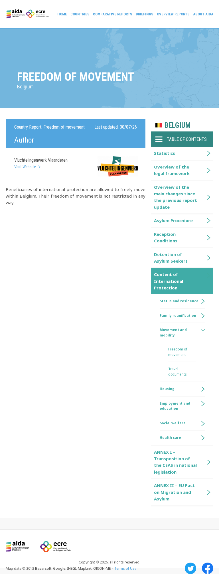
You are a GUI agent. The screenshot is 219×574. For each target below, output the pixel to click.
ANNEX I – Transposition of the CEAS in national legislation (175, 462)
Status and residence (179, 301)
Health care (170, 437)
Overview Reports (173, 14)
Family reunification (178, 315)
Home (62, 14)
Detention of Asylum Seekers (171, 257)
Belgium (177, 125)
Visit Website (25, 166)
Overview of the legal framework (172, 170)
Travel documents (177, 371)
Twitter (190, 568)
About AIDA (203, 14)
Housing (167, 388)
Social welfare (173, 423)
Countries (80, 14)
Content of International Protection (168, 281)
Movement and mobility (173, 332)
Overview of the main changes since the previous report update (175, 197)
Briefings (144, 14)
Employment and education (175, 406)
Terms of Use (125, 568)
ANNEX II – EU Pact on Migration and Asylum (174, 492)
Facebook (207, 568)
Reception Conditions (165, 237)
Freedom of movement (177, 352)
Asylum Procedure (173, 220)
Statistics (164, 153)
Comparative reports (112, 14)
